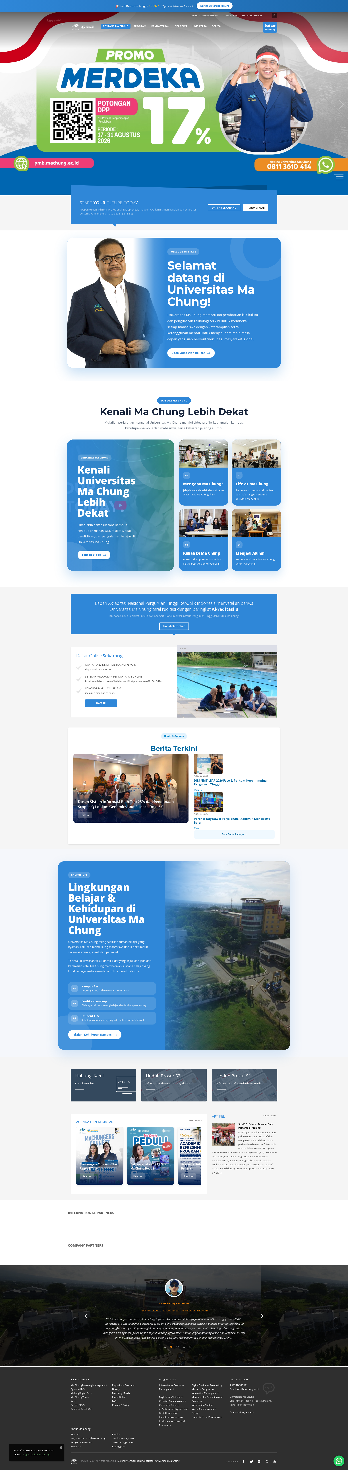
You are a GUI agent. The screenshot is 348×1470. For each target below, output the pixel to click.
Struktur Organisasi (123, 1442)
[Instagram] (259, 1461)
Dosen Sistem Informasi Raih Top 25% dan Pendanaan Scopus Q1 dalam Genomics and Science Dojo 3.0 (126, 804)
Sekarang (270, 27)
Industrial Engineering (171, 1417)
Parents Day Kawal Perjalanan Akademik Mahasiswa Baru (232, 821)
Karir (73, 1401)
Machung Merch (121, 1393)
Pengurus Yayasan (81, 1442)
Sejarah (75, 1434)
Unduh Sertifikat (174, 626)
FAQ (114, 1401)
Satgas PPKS (78, 1405)
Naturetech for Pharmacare (207, 1417)
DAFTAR (101, 703)
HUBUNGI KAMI (256, 207)
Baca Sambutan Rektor (191, 352)
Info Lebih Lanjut (82, 128)
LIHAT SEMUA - (196, 1120)
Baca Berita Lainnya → (234, 834)
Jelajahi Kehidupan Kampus (94, 1034)
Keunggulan (118, 1446)
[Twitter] (251, 1461)
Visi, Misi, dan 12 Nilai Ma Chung (88, 1438)
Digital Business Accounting (207, 1385)
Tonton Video (94, 554)
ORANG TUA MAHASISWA (204, 15)
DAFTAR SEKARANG (224, 207)
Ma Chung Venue (80, 1397)
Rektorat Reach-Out (81, 1409)
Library (116, 1389)
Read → (85, 815)
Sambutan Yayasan (123, 1438)
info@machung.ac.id (248, 1389)
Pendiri (116, 1434)
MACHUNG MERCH (252, 15)
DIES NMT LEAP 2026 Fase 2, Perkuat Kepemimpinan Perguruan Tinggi (231, 782)
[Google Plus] (267, 1461)
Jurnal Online (119, 1397)
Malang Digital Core (81, 1393)
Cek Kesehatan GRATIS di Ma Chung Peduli (148, 1166)
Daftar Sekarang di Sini (214, 5)
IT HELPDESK (230, 15)
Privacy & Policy (120, 1405)
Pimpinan (76, 1446)
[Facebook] (243, 1461)
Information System (202, 1405)
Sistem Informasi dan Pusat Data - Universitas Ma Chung (148, 1460)
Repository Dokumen (123, 1385)
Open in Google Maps (242, 1412)
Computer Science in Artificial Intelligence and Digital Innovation (173, 1409)
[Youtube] (274, 1461)
